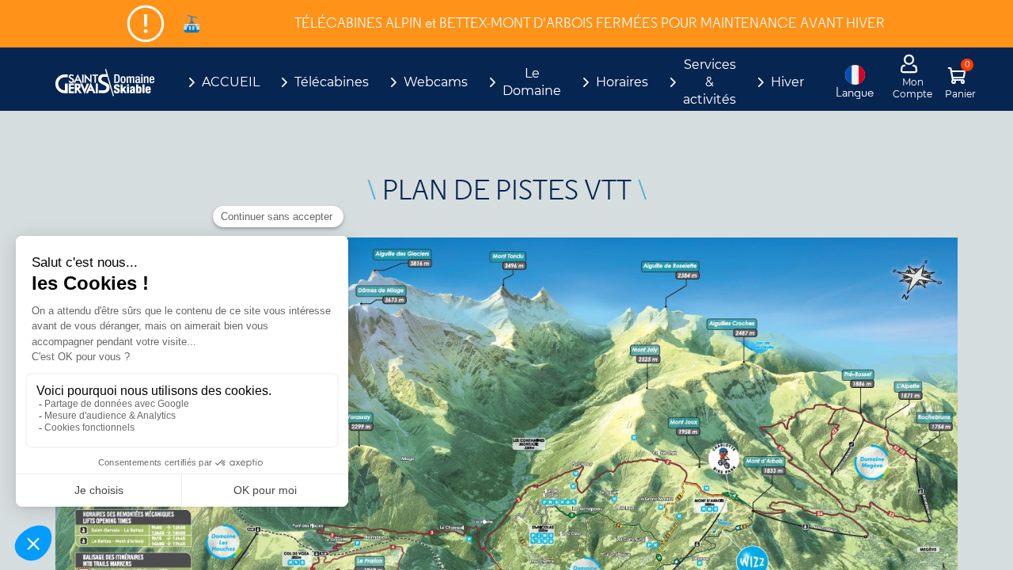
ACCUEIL (231, 81)
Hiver (787, 81)
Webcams (436, 81)
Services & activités (709, 82)
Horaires (622, 81)
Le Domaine (532, 82)
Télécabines (331, 81)
